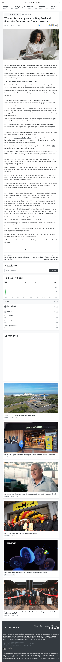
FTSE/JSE (5, 7)
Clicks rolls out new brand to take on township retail (21, 533)
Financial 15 (8, 311)
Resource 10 (8, 321)
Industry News (26, 15)
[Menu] (3, 2)
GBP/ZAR (42, 7)
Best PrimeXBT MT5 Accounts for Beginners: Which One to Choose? (25, 572)
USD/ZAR (30, 7)
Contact (46, 626)
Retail (6, 457)
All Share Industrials (11, 306)
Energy (6, 417)
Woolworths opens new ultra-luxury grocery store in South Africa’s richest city (29, 455)
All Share (7, 301)
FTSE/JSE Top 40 (20, 7)
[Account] (59, 2)
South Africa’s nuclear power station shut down (19, 415)
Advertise (54, 626)
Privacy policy (38, 626)
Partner (6, 25)
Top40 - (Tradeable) (10, 326)
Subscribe (53, 271)
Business (6, 496)
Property (6, 615)
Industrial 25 (8, 316)
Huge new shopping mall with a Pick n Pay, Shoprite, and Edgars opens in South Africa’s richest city (30, 612)
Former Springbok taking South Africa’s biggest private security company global (30, 494)
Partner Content (9, 574)
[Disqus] (31, 358)
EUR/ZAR (54, 7)
